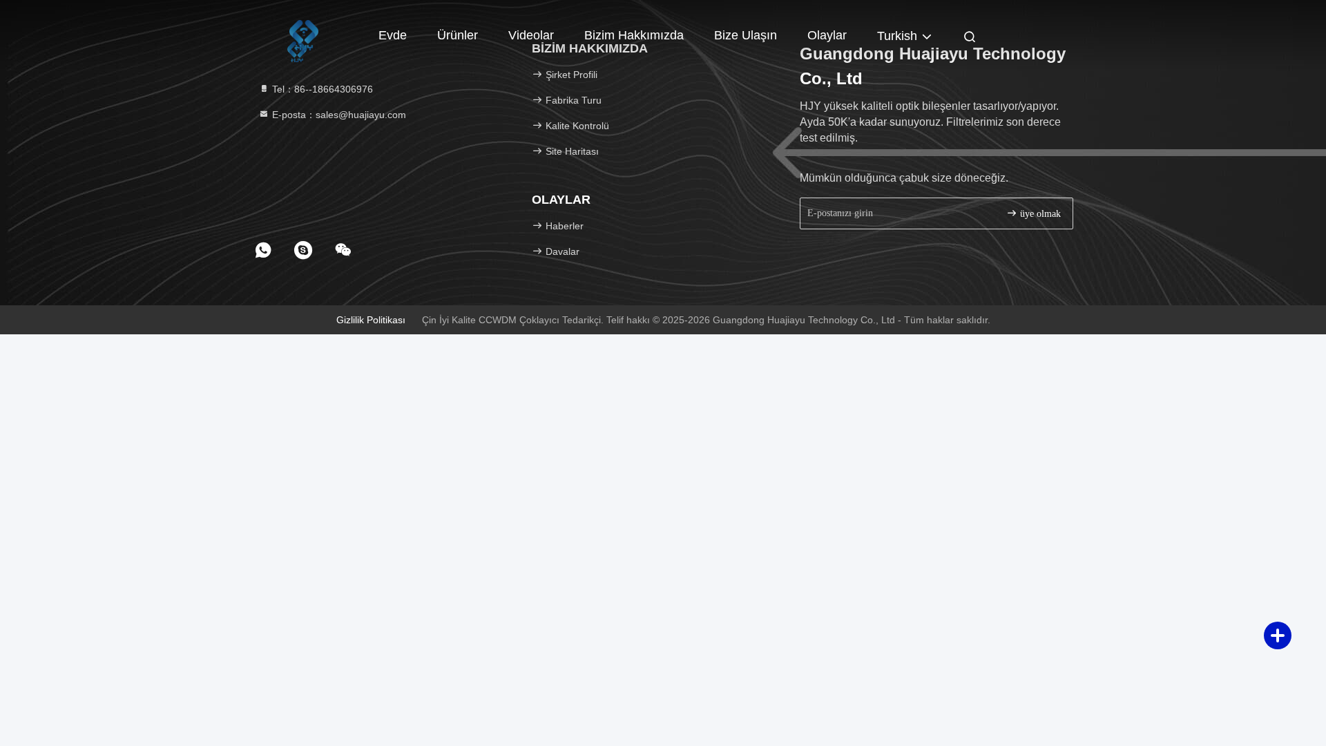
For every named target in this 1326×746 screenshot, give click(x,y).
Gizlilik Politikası (370, 319)
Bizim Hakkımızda (634, 35)
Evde (392, 35)
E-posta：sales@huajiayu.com (337, 114)
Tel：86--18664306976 (321, 89)
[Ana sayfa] (303, 34)
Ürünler (457, 35)
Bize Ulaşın (745, 35)
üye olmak (1039, 214)
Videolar (531, 35)
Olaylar (827, 35)
